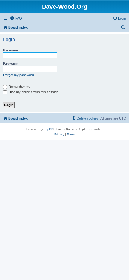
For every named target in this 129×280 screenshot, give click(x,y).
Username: (11, 50)
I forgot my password (18, 75)
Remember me (19, 86)
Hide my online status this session (33, 92)
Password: (11, 63)
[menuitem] (16, 18)
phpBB (48, 129)
